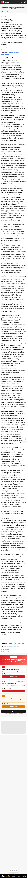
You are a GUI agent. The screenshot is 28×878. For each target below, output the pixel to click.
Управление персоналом (15, 15)
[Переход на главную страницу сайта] (5, 2)
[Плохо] (23, 643)
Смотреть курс (13, 676)
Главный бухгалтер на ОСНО (9, 683)
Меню (19, 876)
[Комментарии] (1, 49)
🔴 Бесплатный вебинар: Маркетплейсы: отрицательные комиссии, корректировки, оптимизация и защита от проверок (13, 7)
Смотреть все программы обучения (13, 711)
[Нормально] (19, 643)
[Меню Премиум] (11, 2)
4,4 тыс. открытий (5, 649)
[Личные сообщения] (21, 2)
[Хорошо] (15, 643)
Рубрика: (3, 646)
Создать (13, 876)
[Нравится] (3, 49)
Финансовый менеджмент (9, 698)
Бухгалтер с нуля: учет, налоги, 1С (10, 669)
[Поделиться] (8, 49)
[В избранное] (6, 49)
